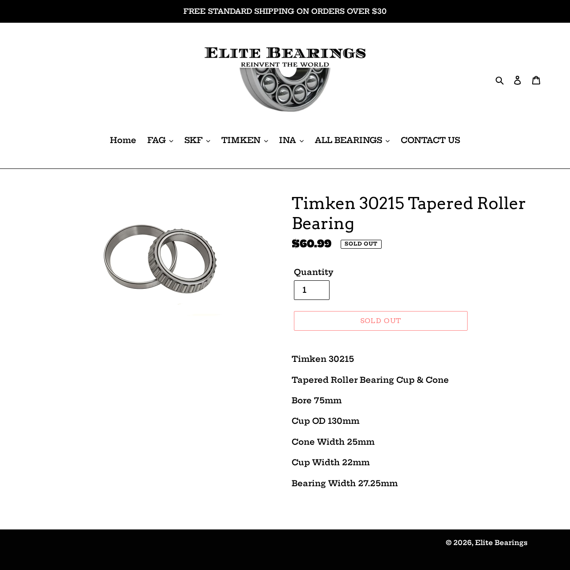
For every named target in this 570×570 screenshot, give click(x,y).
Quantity (314, 272)
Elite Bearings (501, 542)
